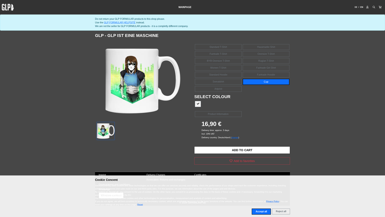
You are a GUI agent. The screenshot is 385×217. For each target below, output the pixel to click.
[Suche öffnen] (374, 7)
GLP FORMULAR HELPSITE (120, 22)
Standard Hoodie (218, 74)
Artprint (218, 89)
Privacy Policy (272, 201)
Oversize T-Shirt (266, 54)
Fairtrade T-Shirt (218, 54)
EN (361, 7)
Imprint (102, 175)
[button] (380, 7)
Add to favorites (244, 161)
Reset (140, 204)
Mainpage (185, 7)
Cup (266, 81)
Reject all (281, 211)
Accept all (261, 211)
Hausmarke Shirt (266, 47)
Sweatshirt (218, 81)
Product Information (218, 114)
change (234, 137)
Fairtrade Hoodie (266, 74)
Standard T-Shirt (218, 47)
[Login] (367, 7)
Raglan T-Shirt (266, 61)
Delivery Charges (155, 175)
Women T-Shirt (218, 67)
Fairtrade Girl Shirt (266, 67)
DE (356, 7)
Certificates (200, 175)
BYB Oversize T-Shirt (218, 61)
